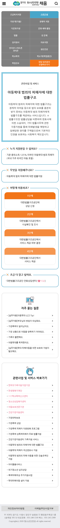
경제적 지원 (44, 21)
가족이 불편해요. (15, 337)
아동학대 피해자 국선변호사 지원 (22, 450)
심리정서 (15, 42)
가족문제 (44, 14)
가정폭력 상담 (14, 423)
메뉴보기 (4, 4)
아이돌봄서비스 (15, 464)
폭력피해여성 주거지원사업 (20, 475)
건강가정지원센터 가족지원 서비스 (23, 439)
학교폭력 (15, 56)
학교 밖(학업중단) (44, 56)
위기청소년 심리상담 (17, 470)
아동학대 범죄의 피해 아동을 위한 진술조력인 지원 (28, 457)
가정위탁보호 (14, 418)
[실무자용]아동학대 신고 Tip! (21, 315)
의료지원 (44, 42)
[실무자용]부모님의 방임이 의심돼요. (24, 321)
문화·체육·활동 (44, 28)
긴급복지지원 (15, 14)
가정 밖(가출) (15, 21)
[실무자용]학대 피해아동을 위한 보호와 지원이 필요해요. (28, 349)
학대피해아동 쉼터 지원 (18, 480)
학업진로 (15, 63)
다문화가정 (15, 28)
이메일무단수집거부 (44, 508)
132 (43, 281)
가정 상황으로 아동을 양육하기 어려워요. (26, 331)
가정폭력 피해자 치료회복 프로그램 (23, 428)
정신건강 (44, 49)
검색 (56, 3)
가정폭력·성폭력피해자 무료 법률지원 (24, 434)
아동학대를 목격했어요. (18, 342)
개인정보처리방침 (16, 508)
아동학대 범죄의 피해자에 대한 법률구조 (26, 445)
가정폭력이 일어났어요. (18, 326)
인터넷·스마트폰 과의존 (15, 49)
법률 (15, 35)
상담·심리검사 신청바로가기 (44, 63)
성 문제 (44, 35)
